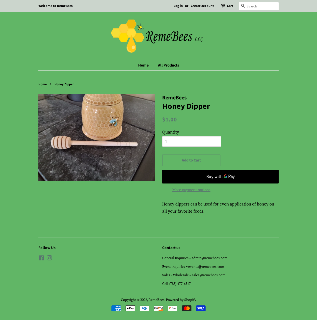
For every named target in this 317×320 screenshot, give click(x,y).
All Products (168, 65)
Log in (178, 5)
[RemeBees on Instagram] (49, 258)
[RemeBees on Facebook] (41, 258)
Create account (202, 5)
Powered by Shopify (181, 299)
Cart (230, 5)
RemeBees (156, 299)
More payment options (191, 189)
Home (143, 65)
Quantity (170, 132)
